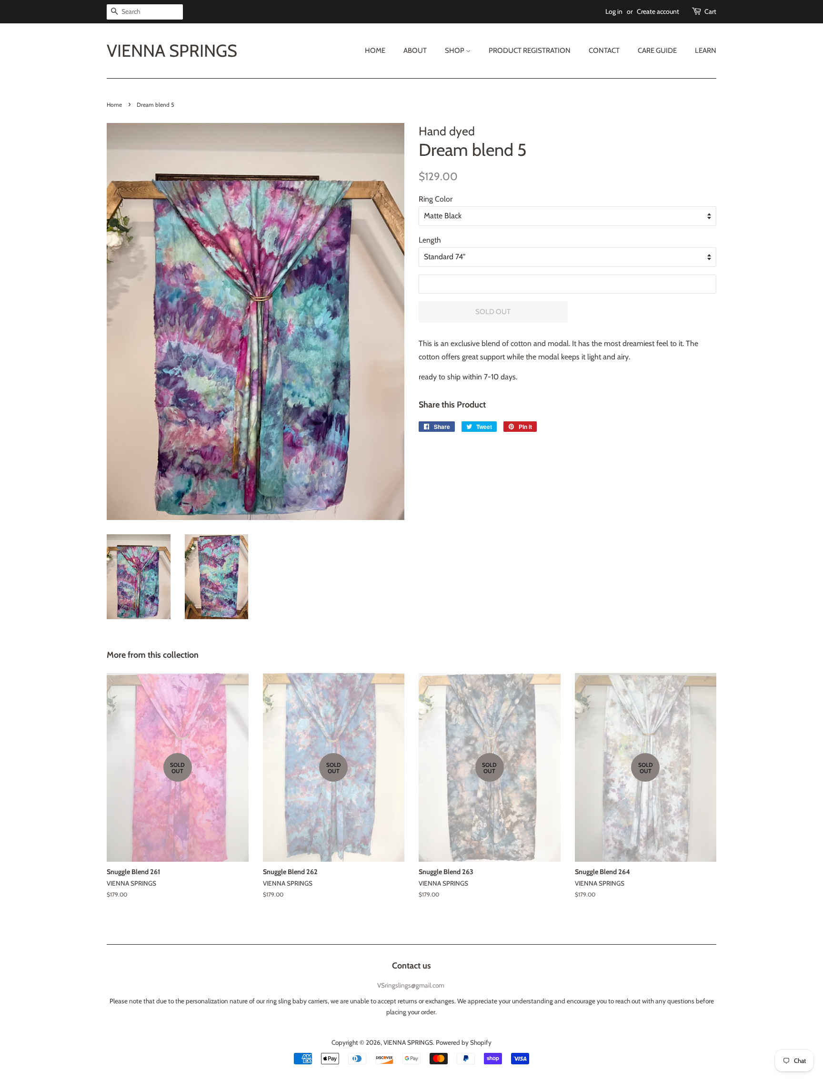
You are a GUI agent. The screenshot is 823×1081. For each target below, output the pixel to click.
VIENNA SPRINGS (172, 51)
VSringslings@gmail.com (410, 985)
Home (375, 50)
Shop (455, 50)
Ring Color (435, 199)
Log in (613, 11)
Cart (710, 11)
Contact (604, 50)
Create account (658, 11)
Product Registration (530, 50)
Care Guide (657, 50)
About (415, 50)
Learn (705, 50)
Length (430, 240)
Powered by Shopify (464, 1042)
